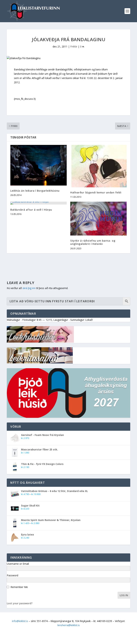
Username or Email (18, 563)
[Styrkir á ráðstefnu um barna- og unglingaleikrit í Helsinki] (98, 219)
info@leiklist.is (20, 621)
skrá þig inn (28, 288)
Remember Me (19, 587)
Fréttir (73, 46)
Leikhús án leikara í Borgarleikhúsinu (35, 190)
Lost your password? (19, 603)
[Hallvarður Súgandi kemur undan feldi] (98, 166)
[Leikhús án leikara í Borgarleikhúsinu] (38, 165)
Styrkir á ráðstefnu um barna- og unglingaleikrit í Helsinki (92, 242)
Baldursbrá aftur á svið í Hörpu (31, 209)
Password (12, 575)
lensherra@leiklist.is (68, 625)
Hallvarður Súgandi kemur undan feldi (95, 192)
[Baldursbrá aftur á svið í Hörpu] (38, 203)
